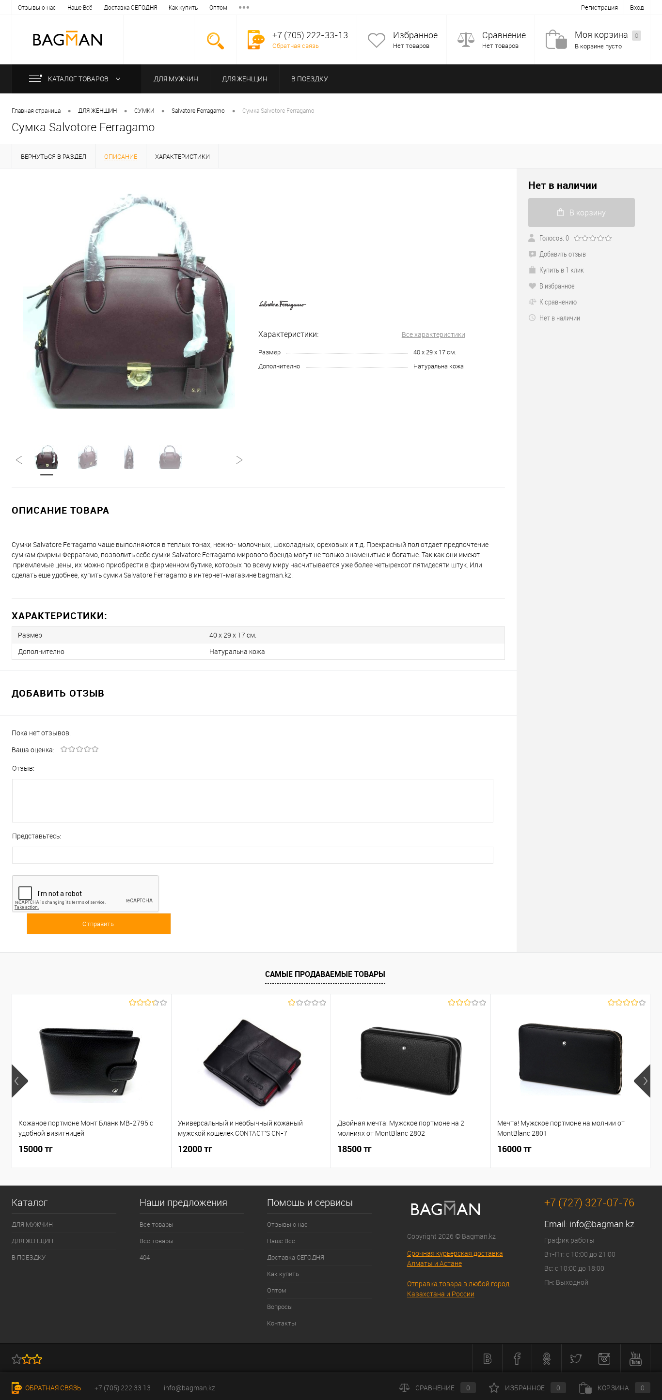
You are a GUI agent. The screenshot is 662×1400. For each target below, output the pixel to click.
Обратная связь (295, 45)
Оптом (218, 7)
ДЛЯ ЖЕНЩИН (245, 78)
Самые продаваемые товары (325, 974)
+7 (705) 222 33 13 (123, 1387)
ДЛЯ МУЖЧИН (176, 78)
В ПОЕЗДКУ (309, 78)
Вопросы (280, 1306)
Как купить (183, 7)
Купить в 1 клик (561, 269)
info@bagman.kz (601, 1224)
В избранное (557, 285)
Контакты (281, 1323)
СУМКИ (144, 110)
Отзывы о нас (37, 7)
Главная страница (36, 110)
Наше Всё (79, 7)
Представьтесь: (36, 835)
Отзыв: (23, 768)
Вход (637, 7)
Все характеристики (433, 334)
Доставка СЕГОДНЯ (130, 7)
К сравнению (558, 301)
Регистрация (599, 7)
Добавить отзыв (562, 254)
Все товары (156, 1224)
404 (145, 1257)
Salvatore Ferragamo (198, 110)
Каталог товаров (79, 78)
